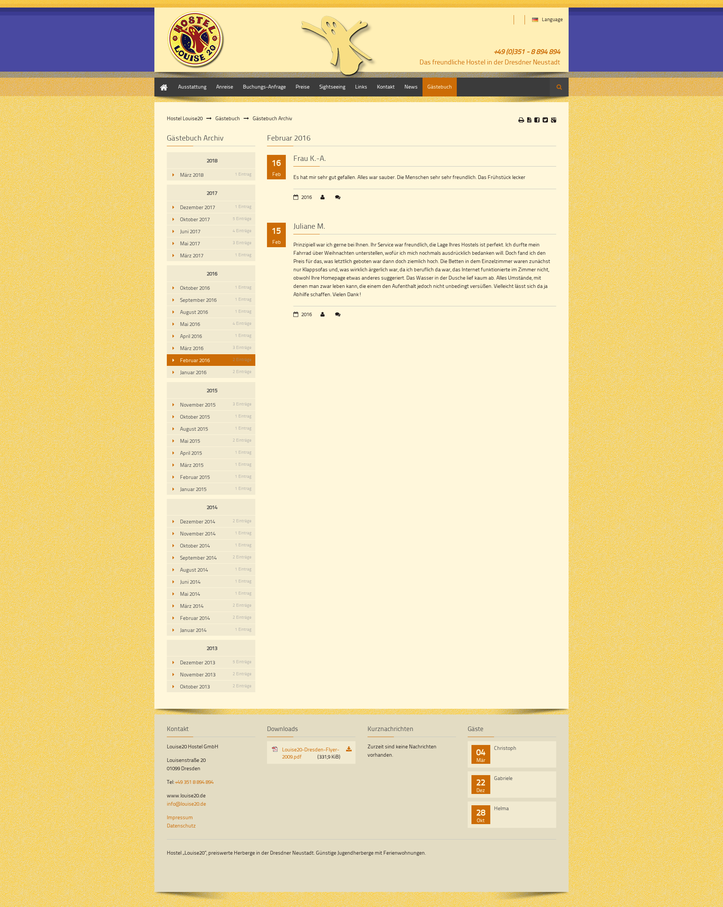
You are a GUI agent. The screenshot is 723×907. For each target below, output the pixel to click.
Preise (303, 86)
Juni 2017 (216, 231)
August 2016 (216, 311)
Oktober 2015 (216, 416)
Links (361, 86)
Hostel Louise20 (185, 118)
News (411, 86)
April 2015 (216, 452)
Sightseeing (332, 86)
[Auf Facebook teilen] (537, 120)
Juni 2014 (216, 581)
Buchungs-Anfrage (264, 86)
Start (159, 81)
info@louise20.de (186, 803)
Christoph (505, 747)
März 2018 (216, 174)
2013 (212, 648)
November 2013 (216, 674)
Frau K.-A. (309, 158)
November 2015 (216, 404)
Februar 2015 (216, 476)
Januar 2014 (216, 629)
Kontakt (386, 86)
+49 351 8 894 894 (194, 781)
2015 (212, 390)
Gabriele (503, 778)
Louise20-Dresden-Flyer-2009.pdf (311, 753)
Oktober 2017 (216, 219)
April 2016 (216, 336)
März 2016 (216, 348)
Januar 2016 (216, 372)
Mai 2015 (216, 440)
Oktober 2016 (216, 287)
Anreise (224, 86)
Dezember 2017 (216, 207)
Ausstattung (192, 86)
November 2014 (216, 533)
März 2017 (216, 255)
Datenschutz (181, 825)
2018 (212, 160)
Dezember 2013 (216, 662)
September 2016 (216, 299)
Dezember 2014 (216, 521)
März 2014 (216, 605)
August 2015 (216, 428)
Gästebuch (439, 86)
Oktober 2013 (216, 686)
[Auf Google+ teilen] (553, 120)
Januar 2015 (216, 489)
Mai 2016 (216, 323)
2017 (212, 192)
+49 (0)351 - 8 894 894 (527, 51)
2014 (212, 507)
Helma (501, 808)
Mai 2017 (216, 243)
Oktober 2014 (216, 545)
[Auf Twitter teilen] (545, 120)
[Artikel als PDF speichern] (529, 120)
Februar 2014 (216, 617)
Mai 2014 (216, 593)
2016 (212, 273)
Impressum (180, 817)
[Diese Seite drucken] (521, 120)
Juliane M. (309, 225)
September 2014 (216, 557)
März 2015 (216, 464)
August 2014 (216, 569)
